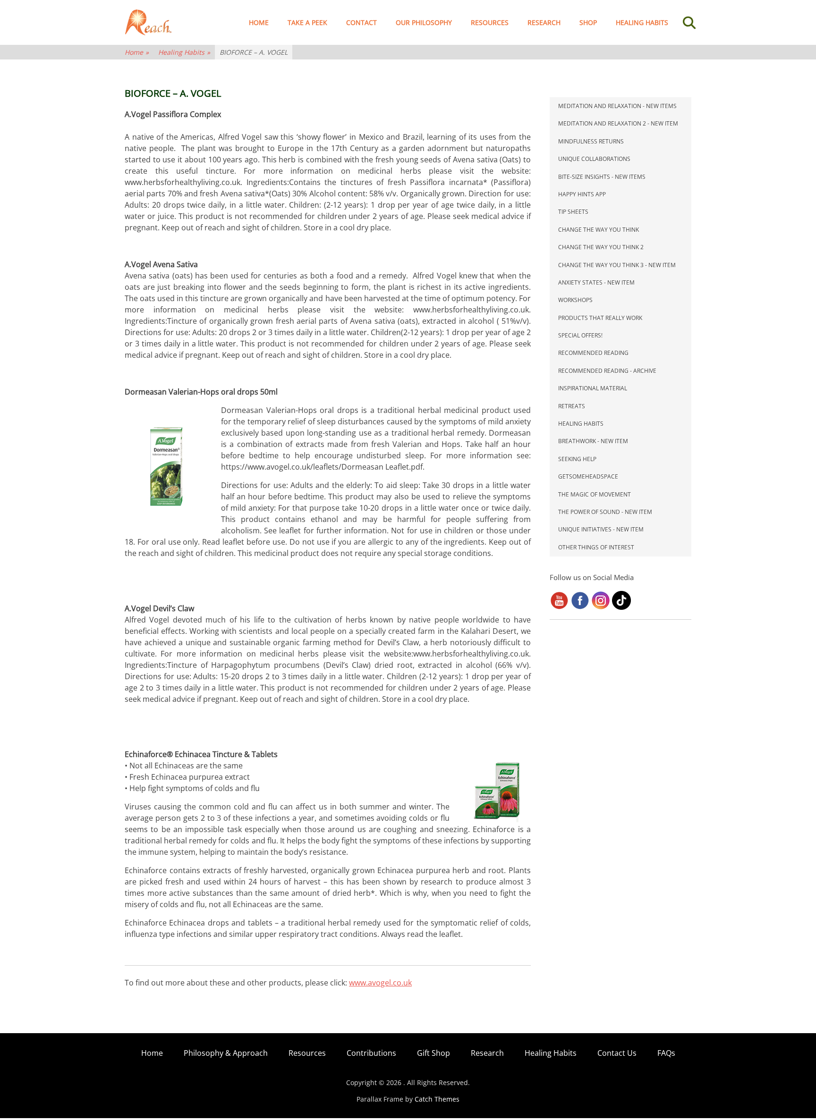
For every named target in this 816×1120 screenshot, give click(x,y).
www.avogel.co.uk (380, 982)
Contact (361, 22)
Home (259, 22)
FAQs (666, 1053)
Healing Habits (642, 22)
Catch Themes (437, 1099)
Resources (490, 22)
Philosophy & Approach (226, 1053)
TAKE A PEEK (307, 22)
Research (544, 22)
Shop (588, 22)
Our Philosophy (424, 22)
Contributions (371, 1053)
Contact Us (617, 1053)
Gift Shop (433, 1053)
